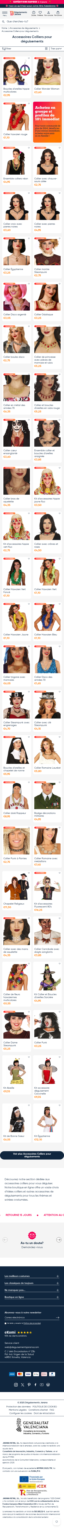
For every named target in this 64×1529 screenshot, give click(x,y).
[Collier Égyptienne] (16, 252)
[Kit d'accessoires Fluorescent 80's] (47, 886)
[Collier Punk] (47, 1025)
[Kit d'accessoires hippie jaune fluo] (47, 481)
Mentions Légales (18, 1410)
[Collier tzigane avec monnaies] (16, 660)
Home (4, 28)
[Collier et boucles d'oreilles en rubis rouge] (47, 388)
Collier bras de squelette (11, 500)
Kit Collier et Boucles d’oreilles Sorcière (45, 996)
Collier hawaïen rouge (15, 134)
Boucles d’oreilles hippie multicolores (16, 90)
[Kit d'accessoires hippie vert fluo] (16, 527)
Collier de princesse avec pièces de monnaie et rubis (44, 360)
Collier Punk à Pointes (15, 858)
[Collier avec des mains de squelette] (16, 931)
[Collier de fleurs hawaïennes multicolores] (16, 977)
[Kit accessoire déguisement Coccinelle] (47, 1070)
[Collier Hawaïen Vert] (47, 572)
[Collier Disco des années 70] (47, 660)
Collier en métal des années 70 (14, 406)
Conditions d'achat (38, 1410)
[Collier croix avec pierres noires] (16, 206)
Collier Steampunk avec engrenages (16, 724)
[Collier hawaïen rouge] (16, 117)
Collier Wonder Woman (46, 89)
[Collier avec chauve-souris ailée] (47, 161)
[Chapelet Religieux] (16, 886)
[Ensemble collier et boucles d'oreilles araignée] (47, 433)
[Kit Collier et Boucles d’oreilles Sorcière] (47, 977)
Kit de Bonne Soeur (13, 1136)
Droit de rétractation (44, 1413)
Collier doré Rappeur (14, 813)
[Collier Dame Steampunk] (16, 1025)
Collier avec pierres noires (44, 225)
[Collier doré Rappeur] (16, 795)
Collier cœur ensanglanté (10, 452)
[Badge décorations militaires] (47, 795)
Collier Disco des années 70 (43, 678)
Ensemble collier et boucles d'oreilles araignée (44, 453)
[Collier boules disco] (16, 339)
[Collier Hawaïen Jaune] (16, 617)
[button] (58, 13)
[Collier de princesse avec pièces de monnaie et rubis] (47, 339)
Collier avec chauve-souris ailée (45, 180)
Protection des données (18, 1407)
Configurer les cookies (20, 1413)
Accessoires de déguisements (24, 28)
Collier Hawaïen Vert (45, 589)
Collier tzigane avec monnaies (14, 678)
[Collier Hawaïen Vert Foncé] (16, 572)
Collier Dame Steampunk (10, 1044)
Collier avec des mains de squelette (15, 950)
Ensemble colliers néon (15, 178)
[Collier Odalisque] (47, 297)
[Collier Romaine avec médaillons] (47, 841)
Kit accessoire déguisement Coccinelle (41, 1091)
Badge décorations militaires (44, 814)
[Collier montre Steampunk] (47, 252)
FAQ (52, 1410)
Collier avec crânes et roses (46, 545)
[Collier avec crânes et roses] (47, 527)
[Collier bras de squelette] (16, 481)
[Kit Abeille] (16, 1070)
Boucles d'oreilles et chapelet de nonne (14, 769)
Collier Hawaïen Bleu (45, 635)
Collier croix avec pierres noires (12, 225)
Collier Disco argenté (14, 314)
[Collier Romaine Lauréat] (47, 750)
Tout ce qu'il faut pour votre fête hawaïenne (32, 5)
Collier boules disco (13, 357)
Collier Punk (40, 1042)
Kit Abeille (8, 1088)
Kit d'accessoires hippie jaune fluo (47, 500)
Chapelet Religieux (13, 904)
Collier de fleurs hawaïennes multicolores (11, 997)
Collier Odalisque (43, 314)
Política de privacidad (32, 1323)
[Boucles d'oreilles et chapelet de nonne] (16, 750)
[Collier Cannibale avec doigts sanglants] (47, 931)
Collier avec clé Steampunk (42, 724)
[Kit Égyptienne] (47, 1118)
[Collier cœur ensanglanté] (16, 433)
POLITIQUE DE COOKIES (45, 1407)
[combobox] (32, 22)
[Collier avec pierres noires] (47, 206)
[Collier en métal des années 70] (16, 388)
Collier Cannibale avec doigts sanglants (46, 950)
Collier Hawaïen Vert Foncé (14, 590)
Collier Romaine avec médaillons (46, 860)
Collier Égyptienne (13, 269)
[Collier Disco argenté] (16, 297)
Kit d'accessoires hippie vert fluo (16, 545)
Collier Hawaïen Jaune (15, 635)
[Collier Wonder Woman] (47, 71)
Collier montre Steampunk (41, 270)
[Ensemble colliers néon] (16, 161)
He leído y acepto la (24, 1323)
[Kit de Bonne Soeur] (16, 1118)
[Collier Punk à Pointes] (16, 841)
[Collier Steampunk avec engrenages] (16, 705)
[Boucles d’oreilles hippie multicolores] (16, 71)
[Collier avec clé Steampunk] (47, 705)
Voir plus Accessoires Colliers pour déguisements (32, 1155)
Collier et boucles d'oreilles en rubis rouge (47, 406)
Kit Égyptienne (42, 1136)
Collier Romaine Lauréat (47, 768)
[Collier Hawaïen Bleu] (47, 617)
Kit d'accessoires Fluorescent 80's (43, 905)
